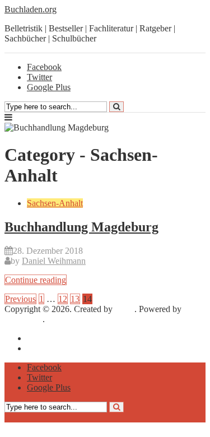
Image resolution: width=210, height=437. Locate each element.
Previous (20, 299)
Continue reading (35, 280)
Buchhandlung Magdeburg (81, 227)
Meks (124, 309)
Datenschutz (49, 348)
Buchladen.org (30, 9)
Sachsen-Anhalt (55, 203)
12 (62, 299)
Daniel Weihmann (54, 261)
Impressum (46, 338)
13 (75, 299)
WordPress (23, 319)
